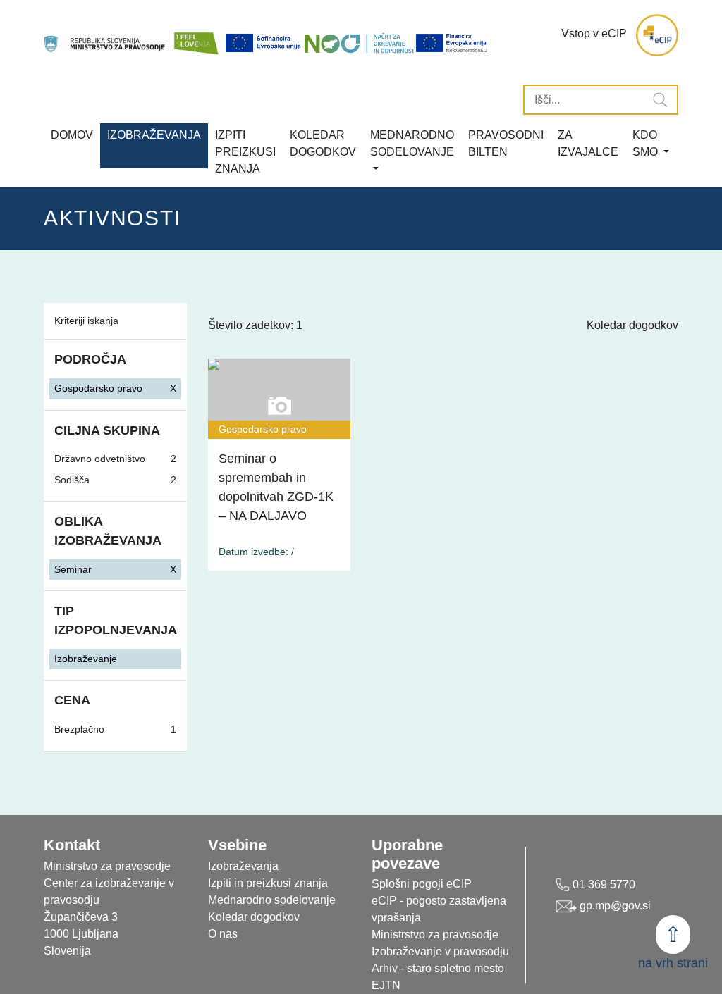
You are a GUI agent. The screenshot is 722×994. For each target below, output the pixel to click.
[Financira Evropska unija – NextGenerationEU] (452, 43)
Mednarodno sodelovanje (272, 900)
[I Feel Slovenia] (196, 36)
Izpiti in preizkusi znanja (268, 883)
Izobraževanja (154, 135)
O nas (223, 934)
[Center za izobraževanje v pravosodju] (105, 36)
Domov (72, 135)
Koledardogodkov (323, 143)
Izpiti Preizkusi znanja (245, 152)
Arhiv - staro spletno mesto (438, 968)
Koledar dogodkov (632, 325)
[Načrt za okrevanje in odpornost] (360, 43)
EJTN (386, 985)
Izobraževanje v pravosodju (440, 951)
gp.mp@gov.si (614, 906)
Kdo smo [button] (646, 143)
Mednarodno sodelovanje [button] (412, 143)
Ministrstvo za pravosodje (435, 934)
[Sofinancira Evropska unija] (264, 43)
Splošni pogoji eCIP (422, 884)
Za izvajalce (588, 143)
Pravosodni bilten (506, 143)
